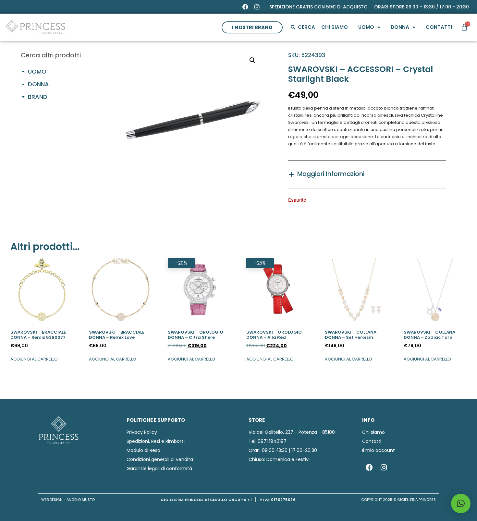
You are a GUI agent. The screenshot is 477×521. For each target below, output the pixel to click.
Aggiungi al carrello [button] (34, 359)
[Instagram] (257, 7)
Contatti (439, 27)
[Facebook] (245, 7)
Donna (400, 27)
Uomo (366, 27)
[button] (252, 60)
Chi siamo (334, 27)
